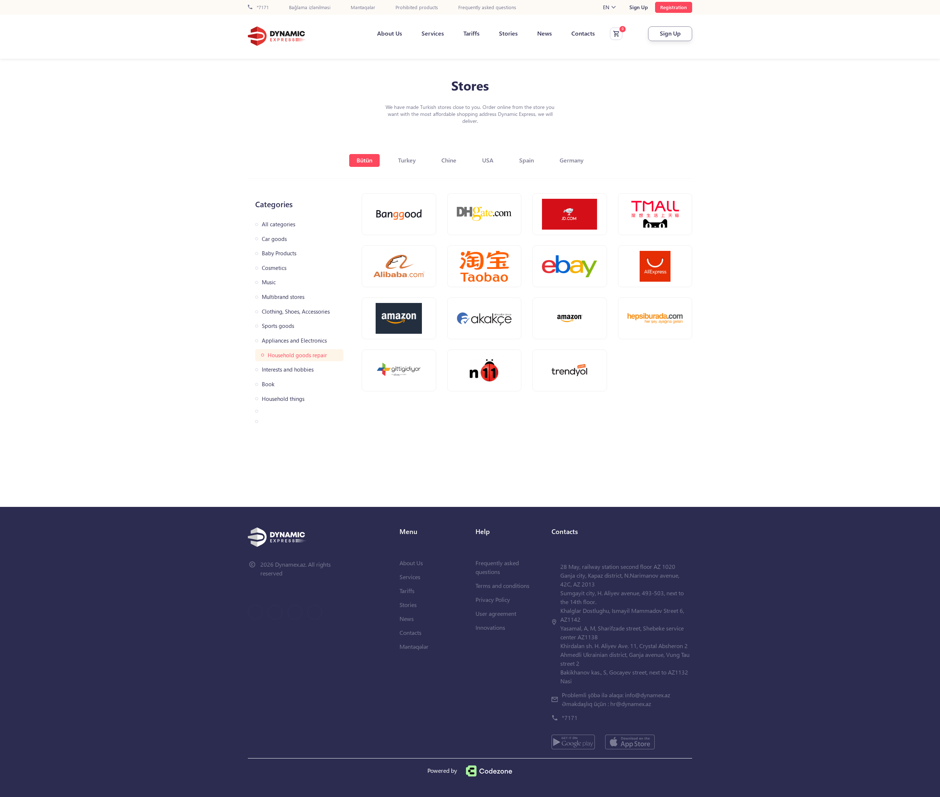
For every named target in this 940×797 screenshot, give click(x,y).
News (544, 33)
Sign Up (638, 7)
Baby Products (279, 253)
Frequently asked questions (487, 7)
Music (269, 282)
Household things (283, 398)
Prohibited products (416, 7)
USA (488, 160)
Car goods (274, 238)
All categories (278, 224)
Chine (448, 160)
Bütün (364, 160)
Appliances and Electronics (294, 340)
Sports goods (278, 325)
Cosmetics (274, 267)
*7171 (262, 7)
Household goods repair (297, 355)
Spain (526, 160)
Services (433, 33)
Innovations (490, 627)
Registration (673, 7)
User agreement (496, 613)
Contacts (583, 33)
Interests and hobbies (288, 369)
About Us (389, 33)
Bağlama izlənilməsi (309, 7)
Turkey (407, 160)
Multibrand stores (283, 296)
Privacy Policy (493, 599)
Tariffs (471, 33)
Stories (508, 33)
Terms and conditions (502, 585)
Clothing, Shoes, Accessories (296, 311)
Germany (571, 160)
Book (268, 384)
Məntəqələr (363, 7)
